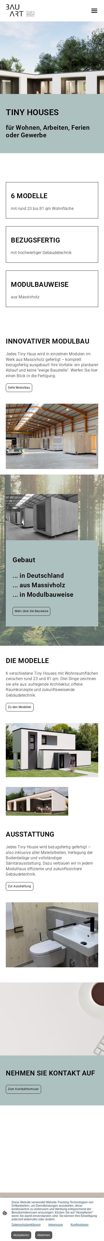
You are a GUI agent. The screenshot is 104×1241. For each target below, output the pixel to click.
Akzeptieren (21, 1235)
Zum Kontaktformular (23, 1089)
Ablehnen (43, 1235)
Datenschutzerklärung (26, 1224)
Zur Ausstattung (19, 886)
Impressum (55, 1224)
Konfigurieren (80, 1224)
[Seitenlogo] (20, 11)
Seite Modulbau (19, 387)
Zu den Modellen (19, 707)
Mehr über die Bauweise (31, 611)
